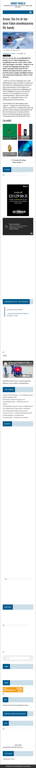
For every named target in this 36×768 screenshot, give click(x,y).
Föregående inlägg (19, 160)
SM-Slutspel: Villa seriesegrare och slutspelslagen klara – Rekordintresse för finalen (16, 402)
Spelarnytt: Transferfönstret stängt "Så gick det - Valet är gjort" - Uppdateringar (24, 153)
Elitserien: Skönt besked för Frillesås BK (9, 138)
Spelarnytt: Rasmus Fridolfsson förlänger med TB (24, 138)
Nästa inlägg (16, 162)
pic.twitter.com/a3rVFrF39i (14, 310)
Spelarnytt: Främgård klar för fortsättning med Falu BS (10, 154)
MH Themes (27, 766)
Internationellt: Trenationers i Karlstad (15, 417)
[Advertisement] (18, 252)
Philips (5, 356)
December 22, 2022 (12, 315)
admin (13, 53)
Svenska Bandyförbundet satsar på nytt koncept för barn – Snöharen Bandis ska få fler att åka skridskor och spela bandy (17, 413)
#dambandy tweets (9, 759)
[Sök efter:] (18, 658)
